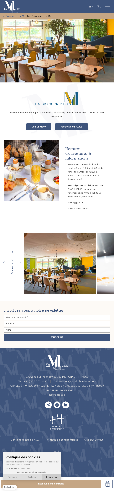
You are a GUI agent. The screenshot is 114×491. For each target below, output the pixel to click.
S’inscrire (57, 337)
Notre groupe (57, 394)
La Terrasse (34, 16)
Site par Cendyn (94, 439)
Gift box (108, 484)
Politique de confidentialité (62, 439)
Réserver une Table (71, 127)
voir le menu (39, 127)
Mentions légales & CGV (24, 439)
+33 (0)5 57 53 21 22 (99, 7)
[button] (51, 195)
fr (89, 6)
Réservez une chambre (51, 484)
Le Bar (48, 16)
